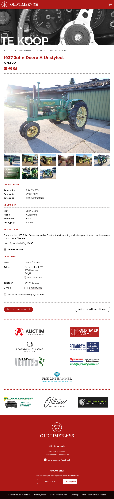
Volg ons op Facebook (59, 460)
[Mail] (5, 68)
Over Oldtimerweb (57, 451)
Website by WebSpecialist (94, 495)
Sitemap (75, 495)
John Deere (32, 211)
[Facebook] (15, 68)
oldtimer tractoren (35, 198)
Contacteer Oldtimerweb (57, 454)
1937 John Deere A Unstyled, (57, 50)
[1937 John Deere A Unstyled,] (57, 115)
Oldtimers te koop (21, 50)
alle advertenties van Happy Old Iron (25, 294)
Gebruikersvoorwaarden (19, 495)
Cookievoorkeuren (58, 495)
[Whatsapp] (10, 68)
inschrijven (70, 481)
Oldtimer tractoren (36, 50)
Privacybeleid (40, 495)
